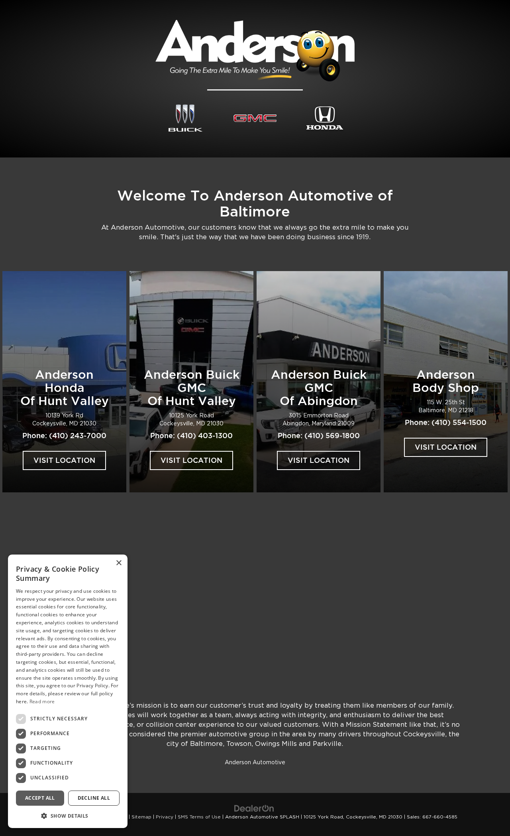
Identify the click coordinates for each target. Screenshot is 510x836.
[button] (68, 815)
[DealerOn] (254, 808)
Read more (42, 701)
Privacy (164, 816)
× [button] (119, 563)
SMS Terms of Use (199, 816)
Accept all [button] (40, 797)
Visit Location (64, 460)
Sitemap (141, 816)
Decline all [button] (94, 797)
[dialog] (68, 691)
